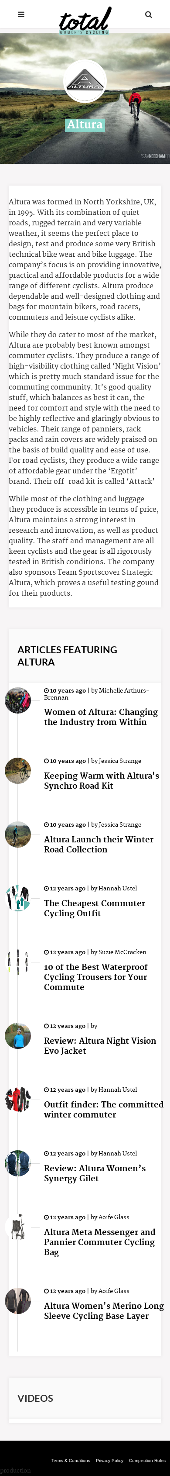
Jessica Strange (119, 761)
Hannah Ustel (117, 888)
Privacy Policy (109, 1460)
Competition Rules (147, 1460)
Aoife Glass (113, 1217)
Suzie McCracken (121, 952)
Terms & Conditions (70, 1460)
